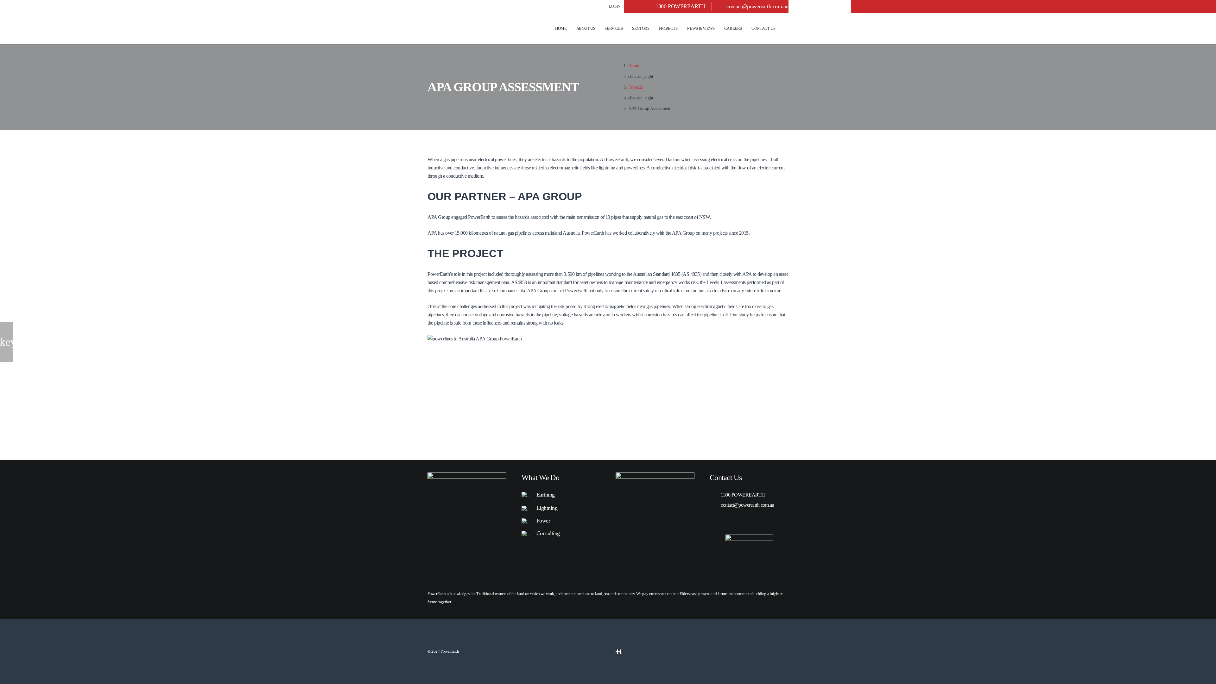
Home (633, 65)
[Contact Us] (655, 477)
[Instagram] (747, 522)
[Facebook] (730, 522)
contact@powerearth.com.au (757, 6)
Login (614, 6)
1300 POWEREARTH (743, 494)
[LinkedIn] (712, 522)
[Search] (786, 29)
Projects (635, 87)
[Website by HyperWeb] (619, 651)
